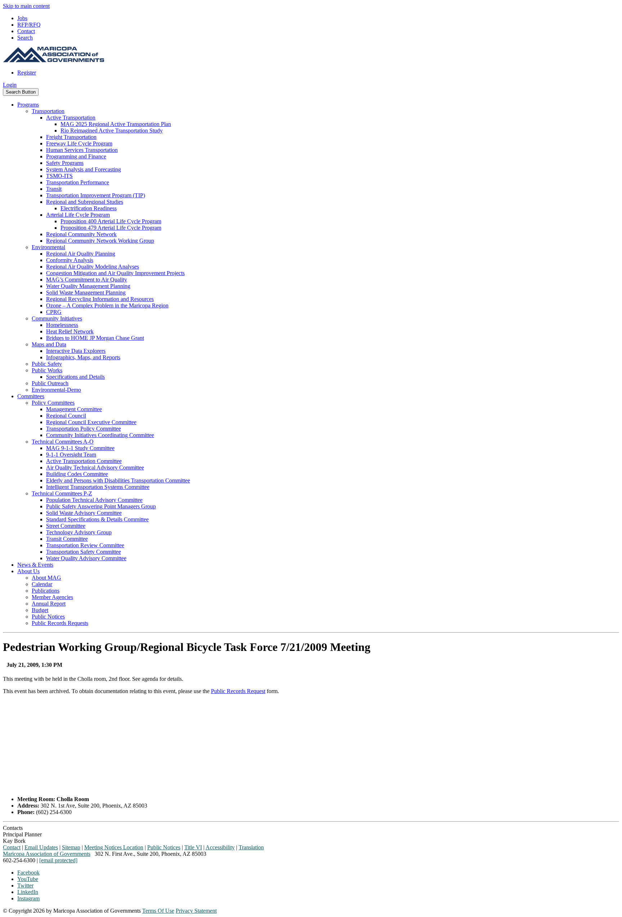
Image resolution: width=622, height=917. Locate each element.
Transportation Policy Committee (83, 429)
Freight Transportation (71, 137)
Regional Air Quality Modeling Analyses (92, 267)
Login (10, 85)
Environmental (48, 247)
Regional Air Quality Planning (80, 254)
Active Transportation (70, 117)
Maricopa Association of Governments (46, 854)
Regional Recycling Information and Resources (100, 299)
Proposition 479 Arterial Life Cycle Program (110, 228)
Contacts (13, 828)
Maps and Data (49, 344)
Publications (45, 591)
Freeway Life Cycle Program (79, 143)
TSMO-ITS (59, 176)
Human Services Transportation (82, 150)
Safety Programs (65, 163)
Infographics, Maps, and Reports (83, 357)
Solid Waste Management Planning (86, 292)
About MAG (46, 578)
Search (25, 38)
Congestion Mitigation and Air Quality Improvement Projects (115, 273)
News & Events (35, 565)
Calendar (42, 584)
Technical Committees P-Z (62, 493)
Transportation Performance (77, 182)
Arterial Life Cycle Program (78, 215)
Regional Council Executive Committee (91, 422)
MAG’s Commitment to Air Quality (86, 280)
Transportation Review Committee (85, 545)
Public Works (47, 370)
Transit (54, 189)
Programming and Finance (76, 156)
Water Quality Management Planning (88, 286)
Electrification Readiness (88, 208)
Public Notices (48, 616)
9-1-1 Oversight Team (71, 454)
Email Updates (41, 847)
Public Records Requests (60, 623)
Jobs (22, 18)
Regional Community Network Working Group (100, 241)
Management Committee (74, 409)
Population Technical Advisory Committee (94, 500)
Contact (26, 31)
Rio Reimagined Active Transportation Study (111, 130)
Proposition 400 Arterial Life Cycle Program (110, 221)
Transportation (48, 111)
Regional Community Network (81, 234)
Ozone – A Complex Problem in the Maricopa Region (107, 305)
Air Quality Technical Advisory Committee (95, 467)
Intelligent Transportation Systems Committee (97, 487)
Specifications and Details (75, 377)
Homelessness (62, 325)
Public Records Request (238, 691)
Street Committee (65, 526)
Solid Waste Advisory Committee (84, 513)
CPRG (54, 312)
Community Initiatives (57, 318)
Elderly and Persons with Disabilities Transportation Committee (118, 480)
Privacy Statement (196, 911)
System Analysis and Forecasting (83, 169)
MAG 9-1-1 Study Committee (80, 448)
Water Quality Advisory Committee (86, 558)
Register (26, 72)
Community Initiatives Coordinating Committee (100, 435)
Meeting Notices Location (113, 847)
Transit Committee (67, 539)
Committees (30, 396)
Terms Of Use (158, 911)
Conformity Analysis (69, 260)
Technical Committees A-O (63, 442)
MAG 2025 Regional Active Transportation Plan (115, 124)
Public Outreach (50, 383)
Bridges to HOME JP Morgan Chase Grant (95, 338)
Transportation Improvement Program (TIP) (95, 195)
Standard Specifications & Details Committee (97, 519)
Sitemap (71, 847)
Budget (40, 610)
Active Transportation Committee (84, 461)
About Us (28, 571)
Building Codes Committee (77, 474)
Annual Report (49, 604)
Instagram (28, 898)
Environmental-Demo (56, 390)
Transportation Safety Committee (83, 552)
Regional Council (66, 416)
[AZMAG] (53, 60)
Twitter (25, 885)
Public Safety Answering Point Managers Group (101, 506)
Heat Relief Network (70, 331)
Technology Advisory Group (79, 532)
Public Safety (47, 364)
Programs (28, 105)
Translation (251, 847)
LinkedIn (27, 892)
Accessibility (220, 847)
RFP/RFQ (29, 25)
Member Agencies (52, 597)
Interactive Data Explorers (75, 351)
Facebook (28, 872)
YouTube (27, 879)
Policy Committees (53, 403)
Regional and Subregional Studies (84, 202)
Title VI (193, 847)
